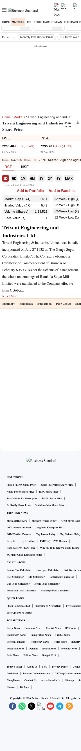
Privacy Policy (60, 666)
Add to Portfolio (30, 190)
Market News (53, 628)
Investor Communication (36, 673)
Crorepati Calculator (48, 570)
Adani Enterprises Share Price (56, 484)
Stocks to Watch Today (44, 520)
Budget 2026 (49, 655)
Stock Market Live (17, 520)
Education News (15, 648)
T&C (44, 666)
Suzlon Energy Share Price (21, 484)
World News (60, 641)
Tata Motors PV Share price (22, 498)
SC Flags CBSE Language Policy (24, 554)
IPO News (70, 628)
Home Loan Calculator (47, 583)
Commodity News (16, 635)
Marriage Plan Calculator (55, 590)
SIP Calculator (37, 576)
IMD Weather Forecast (19, 534)
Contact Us (30, 680)
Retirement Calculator (62, 576)
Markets (18, 22)
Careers (11, 687)
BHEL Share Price (52, 498)
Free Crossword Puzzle (19, 612)
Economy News (69, 648)
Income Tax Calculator (19, 570)
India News (13, 655)
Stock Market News (48, 22)
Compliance (13, 680)
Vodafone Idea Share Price (49, 505)
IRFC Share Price (48, 491)
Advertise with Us (50, 680)
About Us (32, 666)
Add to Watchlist (62, 190)
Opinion (33, 648)
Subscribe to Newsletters (48, 606)
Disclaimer (12, 673)
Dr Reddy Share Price (19, 505)
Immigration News (41, 635)
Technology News (39, 641)
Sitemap (69, 680)
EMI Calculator (15, 576)
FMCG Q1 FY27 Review (53, 541)
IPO (29, 22)
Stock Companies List (18, 606)
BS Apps (24, 687)
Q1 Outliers (28, 541)
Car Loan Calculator (18, 583)
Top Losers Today (45, 534)
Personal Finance (16, 641)
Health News (49, 648)
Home (6, 22)
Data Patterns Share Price (21, 547)
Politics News (30, 655)
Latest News (13, 628)
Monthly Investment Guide (37, 37)
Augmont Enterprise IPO (49, 527)
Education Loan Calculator (21, 590)
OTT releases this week (19, 527)
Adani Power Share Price (20, 491)
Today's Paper (14, 666)
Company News (33, 628)
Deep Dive (12, 541)
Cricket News (62, 635)
